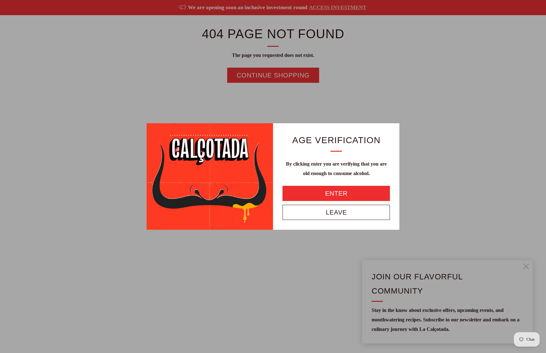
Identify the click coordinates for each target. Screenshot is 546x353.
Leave (336, 212)
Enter (336, 193)
